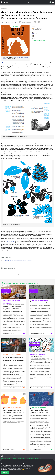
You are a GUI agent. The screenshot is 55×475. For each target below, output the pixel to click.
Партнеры (14, 458)
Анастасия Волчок (6, 387)
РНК (9, 301)
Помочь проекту (30, 458)
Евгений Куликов (6, 449)
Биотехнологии (38, 300)
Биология (34, 40)
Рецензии (15, 26)
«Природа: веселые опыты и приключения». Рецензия (18, 260)
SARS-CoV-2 (5, 353)
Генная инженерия (12, 300)
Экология (43, 40)
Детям (38, 40)
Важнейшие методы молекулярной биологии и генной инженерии (13, 305)
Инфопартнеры (21, 458)
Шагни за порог (7, 63)
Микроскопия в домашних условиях (41, 302)
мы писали (9, 241)
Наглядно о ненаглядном (39, 354)
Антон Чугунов (33, 449)
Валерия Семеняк (33, 387)
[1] (13, 241)
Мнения (44, 407)
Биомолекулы (11, 407)
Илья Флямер (5, 333)
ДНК (17, 300)
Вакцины (22, 353)
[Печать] (35, 22)
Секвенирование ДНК (7, 303)
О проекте (3, 458)
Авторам (9, 458)
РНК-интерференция (14, 301)
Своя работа (45, 300)
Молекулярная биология (37, 356)
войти (37, 274)
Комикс (32, 354)
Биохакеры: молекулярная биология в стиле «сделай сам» (39, 409)
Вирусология (5, 354)
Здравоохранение (13, 354)
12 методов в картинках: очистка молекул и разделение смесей (12, 409)
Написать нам (38, 458)
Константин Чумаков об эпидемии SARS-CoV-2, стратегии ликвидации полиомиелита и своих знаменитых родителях (13, 360)
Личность (19, 354)
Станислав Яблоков (34, 333)
